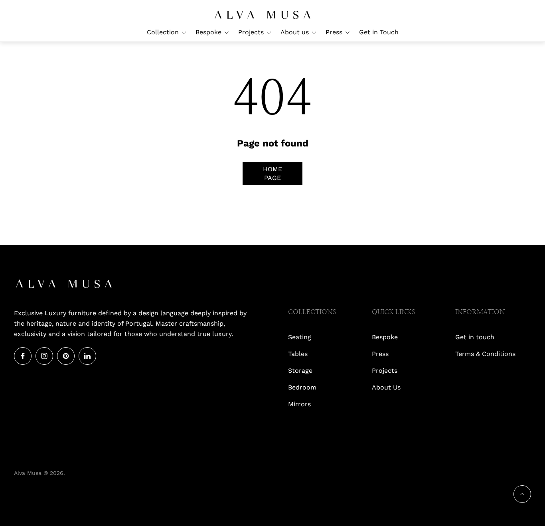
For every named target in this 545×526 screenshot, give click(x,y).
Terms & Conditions (485, 354)
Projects (384, 370)
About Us (386, 387)
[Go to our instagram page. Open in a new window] (44, 356)
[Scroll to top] (522, 494)
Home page (272, 173)
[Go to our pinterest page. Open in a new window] (66, 356)
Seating (299, 337)
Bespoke (385, 337)
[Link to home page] (64, 284)
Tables (298, 354)
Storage (300, 370)
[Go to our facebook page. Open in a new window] (23, 356)
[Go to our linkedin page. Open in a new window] (87, 356)
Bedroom (302, 387)
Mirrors (299, 404)
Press (380, 354)
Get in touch (474, 337)
